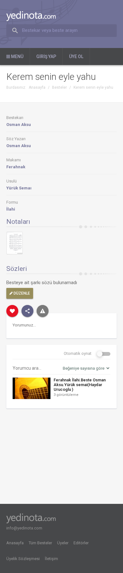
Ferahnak (15, 166)
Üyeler (62, 542)
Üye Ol (76, 56)
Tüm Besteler (40, 542)
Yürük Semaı (19, 188)
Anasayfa (15, 542)
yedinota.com (36, 16)
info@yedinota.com (24, 528)
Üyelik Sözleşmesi (23, 558)
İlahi (10, 209)
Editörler (81, 542)
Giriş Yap (46, 56)
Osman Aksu (18, 124)
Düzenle (21, 293)
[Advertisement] (61, 458)
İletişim (51, 558)
